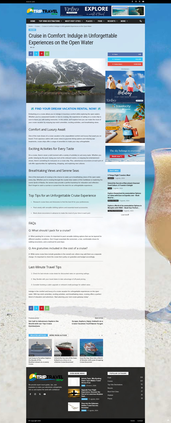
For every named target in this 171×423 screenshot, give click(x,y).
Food (100, 21)
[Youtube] (143, 1)
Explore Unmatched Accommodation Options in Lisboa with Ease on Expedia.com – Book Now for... (124, 195)
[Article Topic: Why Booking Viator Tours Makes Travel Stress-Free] (74, 381)
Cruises (37, 26)
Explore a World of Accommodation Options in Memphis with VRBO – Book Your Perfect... (125, 207)
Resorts (111, 21)
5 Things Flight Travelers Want (119, 175)
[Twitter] (139, 1)
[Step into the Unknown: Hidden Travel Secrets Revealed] (74, 406)
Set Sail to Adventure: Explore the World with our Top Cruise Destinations (44, 323)
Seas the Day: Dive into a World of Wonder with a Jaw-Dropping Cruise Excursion (91, 360)
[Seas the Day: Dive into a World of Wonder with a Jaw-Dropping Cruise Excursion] (91, 347)
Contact (140, 421)
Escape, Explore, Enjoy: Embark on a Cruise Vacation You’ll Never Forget (87, 322)
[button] (140, 21)
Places (89, 21)
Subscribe (137, 64)
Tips (83, 385)
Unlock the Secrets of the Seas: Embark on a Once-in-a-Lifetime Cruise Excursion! (65, 360)
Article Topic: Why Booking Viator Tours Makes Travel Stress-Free (91, 380)
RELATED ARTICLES (38, 335)
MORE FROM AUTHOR (58, 335)
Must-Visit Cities (73, 21)
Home (32, 21)
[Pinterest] (41, 53)
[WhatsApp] (47, 53)
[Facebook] (132, 1)
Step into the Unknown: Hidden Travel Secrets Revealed (90, 405)
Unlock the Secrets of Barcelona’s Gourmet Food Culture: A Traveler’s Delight (124, 184)
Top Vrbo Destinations (49, 21)
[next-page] (102, 335)
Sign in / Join (30, 2)
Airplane (110, 178)
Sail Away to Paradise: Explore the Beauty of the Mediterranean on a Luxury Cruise (40, 361)
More (123, 21)
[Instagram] (136, 1)
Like (139, 54)
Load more (124, 215)
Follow (138, 59)
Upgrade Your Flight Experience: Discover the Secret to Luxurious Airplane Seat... (92, 393)
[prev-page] (99, 335)
